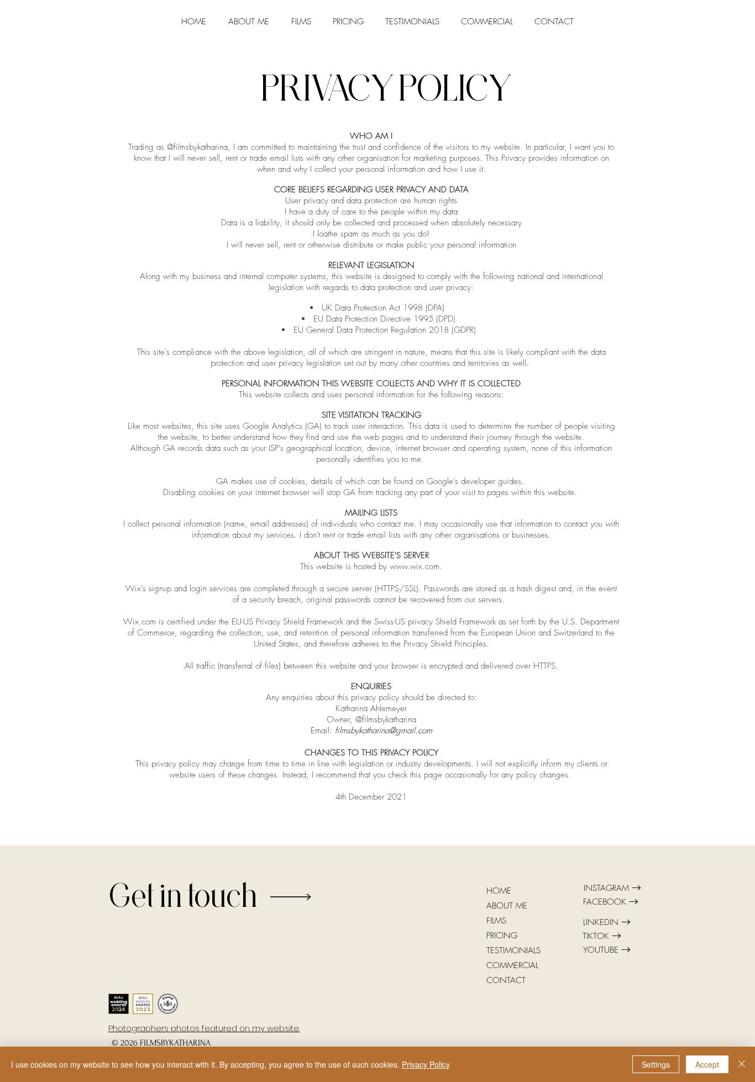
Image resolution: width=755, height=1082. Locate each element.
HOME (498, 890)
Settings (656, 1064)
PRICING (501, 935)
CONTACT (506, 980)
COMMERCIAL (512, 965)
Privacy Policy (426, 1064)
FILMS (496, 920)
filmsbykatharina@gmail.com (383, 730)
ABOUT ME (506, 905)
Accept (707, 1064)
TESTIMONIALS (513, 950)
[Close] (741, 1064)
